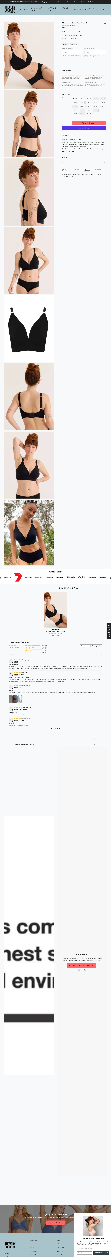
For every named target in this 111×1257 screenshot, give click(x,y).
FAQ (16, 739)
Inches (65, 44)
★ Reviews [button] (109, 630)
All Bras (59, 1244)
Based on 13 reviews (15, 647)
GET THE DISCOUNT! (101, 1253)
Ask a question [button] (96, 646)
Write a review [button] (85, 646)
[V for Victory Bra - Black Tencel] (55, 610)
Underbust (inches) (67, 48)
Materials (64, 158)
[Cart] (97, 9)
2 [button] (53, 729)
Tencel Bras (60, 1255)
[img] (18, 660)
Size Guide (33, 1251)
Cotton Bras (60, 1248)
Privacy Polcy (34, 1255)
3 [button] (55, 729)
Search (32, 1244)
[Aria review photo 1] (15, 699)
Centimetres (73, 44)
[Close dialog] (109, 1214)
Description (65, 135)
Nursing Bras (60, 1251)
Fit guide (64, 162)
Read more (68, 151)
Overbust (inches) (89, 48)
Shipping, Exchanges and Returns (24, 744)
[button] (26, 9)
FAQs (32, 1248)
